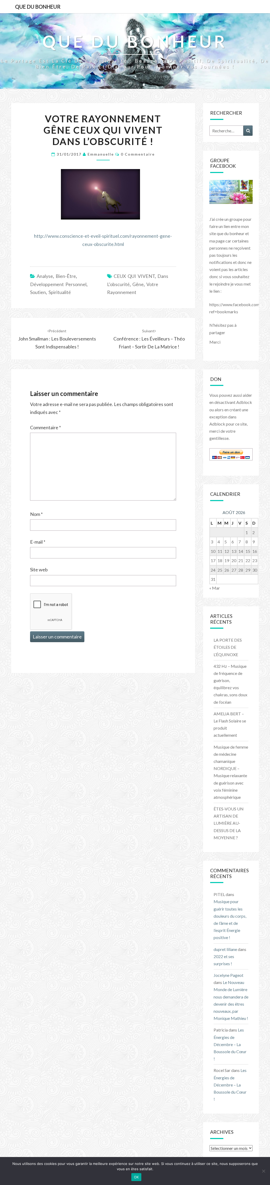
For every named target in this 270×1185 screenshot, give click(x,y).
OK (136, 1177)
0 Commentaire (138, 154)
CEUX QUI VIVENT (134, 276)
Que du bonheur (38, 6)
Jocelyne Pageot (228, 975)
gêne (138, 284)
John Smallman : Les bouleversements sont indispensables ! (57, 339)
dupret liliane (225, 949)
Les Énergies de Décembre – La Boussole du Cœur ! (230, 1044)
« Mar (214, 587)
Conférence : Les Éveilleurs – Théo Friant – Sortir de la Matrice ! (149, 339)
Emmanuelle (101, 154)
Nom (36, 514)
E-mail (37, 542)
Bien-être (66, 276)
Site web (39, 569)
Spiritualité (60, 292)
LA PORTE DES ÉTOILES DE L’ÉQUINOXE (228, 647)
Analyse (45, 276)
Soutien (38, 292)
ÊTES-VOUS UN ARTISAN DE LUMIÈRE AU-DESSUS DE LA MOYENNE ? (229, 823)
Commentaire (45, 427)
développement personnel (58, 284)
